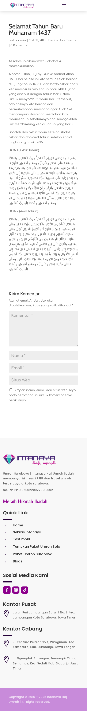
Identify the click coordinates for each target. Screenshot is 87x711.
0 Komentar (19, 45)
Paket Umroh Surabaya (32, 554)
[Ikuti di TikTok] (24, 590)
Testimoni (21, 539)
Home (18, 525)
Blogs (17, 561)
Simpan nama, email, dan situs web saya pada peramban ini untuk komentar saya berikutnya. (42, 395)
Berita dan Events (62, 40)
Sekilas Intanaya (27, 532)
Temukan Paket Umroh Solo (36, 546)
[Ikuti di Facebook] (7, 590)
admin (21, 40)
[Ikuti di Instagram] (15, 590)
